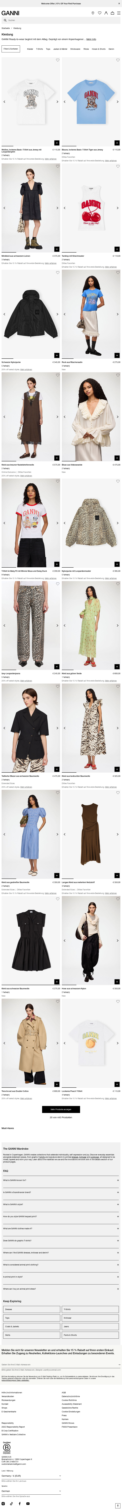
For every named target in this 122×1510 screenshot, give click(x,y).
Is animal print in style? (19, 1275)
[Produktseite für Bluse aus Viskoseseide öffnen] (91, 416)
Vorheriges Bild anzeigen (4, 101)
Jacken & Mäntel (60, 49)
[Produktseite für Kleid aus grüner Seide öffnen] (91, 625)
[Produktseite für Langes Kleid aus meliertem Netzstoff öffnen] (91, 834)
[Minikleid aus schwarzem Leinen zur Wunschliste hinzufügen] (57, 166)
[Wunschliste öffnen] (99, 13)
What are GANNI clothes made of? (19, 1227)
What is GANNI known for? (19, 1178)
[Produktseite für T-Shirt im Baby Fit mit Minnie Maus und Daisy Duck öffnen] (31, 523)
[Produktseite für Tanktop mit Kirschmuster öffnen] (91, 208)
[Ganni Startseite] (10, 13)
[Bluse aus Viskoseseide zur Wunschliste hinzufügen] (117, 375)
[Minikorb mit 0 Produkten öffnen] (112, 13)
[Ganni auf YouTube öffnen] (28, 1504)
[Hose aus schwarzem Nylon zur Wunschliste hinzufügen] (117, 899)
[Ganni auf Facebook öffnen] (20, 1504)
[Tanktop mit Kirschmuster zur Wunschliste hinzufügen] (117, 166)
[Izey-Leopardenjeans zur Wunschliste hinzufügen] (57, 584)
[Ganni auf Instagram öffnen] (3, 1504)
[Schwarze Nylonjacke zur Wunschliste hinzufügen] (57, 272)
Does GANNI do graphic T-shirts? (19, 1239)
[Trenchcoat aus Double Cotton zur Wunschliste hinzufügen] (57, 1001)
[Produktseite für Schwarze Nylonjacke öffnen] (31, 314)
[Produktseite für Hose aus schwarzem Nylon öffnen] (91, 940)
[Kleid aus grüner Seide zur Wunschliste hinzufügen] (117, 584)
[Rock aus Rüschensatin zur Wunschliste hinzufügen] (117, 272)
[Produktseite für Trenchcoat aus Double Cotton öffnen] (31, 1043)
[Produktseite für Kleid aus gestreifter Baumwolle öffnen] (31, 834)
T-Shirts (39, 49)
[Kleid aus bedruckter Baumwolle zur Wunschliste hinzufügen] (117, 686)
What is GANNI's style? (19, 1203)
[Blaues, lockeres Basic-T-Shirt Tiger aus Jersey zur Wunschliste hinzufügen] (117, 60)
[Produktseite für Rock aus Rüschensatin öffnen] (91, 314)
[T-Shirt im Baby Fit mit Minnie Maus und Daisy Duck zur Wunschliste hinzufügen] (57, 481)
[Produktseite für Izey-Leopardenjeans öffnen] (31, 625)
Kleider (30, 49)
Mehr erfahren (51, 159)
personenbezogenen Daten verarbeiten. (15, 1380)
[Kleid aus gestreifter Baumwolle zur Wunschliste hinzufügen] (57, 792)
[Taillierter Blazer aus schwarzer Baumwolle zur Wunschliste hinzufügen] (57, 686)
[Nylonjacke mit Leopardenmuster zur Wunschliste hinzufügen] (117, 481)
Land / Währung (7, 1471)
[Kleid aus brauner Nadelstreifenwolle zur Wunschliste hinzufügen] (57, 375)
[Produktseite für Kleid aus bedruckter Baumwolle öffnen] (91, 728)
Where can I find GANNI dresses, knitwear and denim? (26, 1251)
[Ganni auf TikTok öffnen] (11, 1504)
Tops (48, 49)
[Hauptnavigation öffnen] (118, 13)
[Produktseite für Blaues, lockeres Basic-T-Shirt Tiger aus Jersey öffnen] (91, 101)
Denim (111, 49)
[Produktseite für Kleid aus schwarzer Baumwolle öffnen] (31, 940)
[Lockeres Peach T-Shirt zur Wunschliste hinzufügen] (117, 1001)
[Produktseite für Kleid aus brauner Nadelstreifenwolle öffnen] (31, 416)
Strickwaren (75, 49)
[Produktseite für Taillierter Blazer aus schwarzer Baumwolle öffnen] (31, 728)
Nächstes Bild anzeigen (57, 101)
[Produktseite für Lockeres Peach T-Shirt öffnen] (91, 1043)
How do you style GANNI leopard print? (20, 1215)
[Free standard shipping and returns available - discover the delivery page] (61, 4)
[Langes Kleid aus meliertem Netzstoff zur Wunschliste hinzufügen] (117, 792)
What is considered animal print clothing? (20, 1263)
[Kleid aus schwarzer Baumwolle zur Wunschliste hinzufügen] (57, 899)
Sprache (4, 1486)
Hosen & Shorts (98, 49)
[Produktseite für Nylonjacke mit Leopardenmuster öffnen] (91, 523)
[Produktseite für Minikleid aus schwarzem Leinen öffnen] (31, 208)
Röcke (86, 49)
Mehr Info (91, 39)
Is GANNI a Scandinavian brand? (19, 1190)
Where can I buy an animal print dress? (19, 1287)
